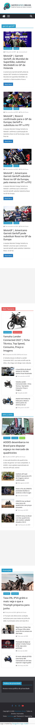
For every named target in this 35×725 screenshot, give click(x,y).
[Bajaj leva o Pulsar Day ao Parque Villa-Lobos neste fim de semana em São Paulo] (8, 631)
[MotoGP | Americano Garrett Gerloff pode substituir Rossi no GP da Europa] (18, 214)
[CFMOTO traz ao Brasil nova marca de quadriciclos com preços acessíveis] (8, 505)
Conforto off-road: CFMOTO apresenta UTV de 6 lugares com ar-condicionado (24, 477)
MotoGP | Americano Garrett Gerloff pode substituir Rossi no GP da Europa (17, 235)
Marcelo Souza (24, 112)
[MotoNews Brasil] (4, 16)
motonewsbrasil (22, 52)
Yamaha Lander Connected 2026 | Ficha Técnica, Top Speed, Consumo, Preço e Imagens (23, 386)
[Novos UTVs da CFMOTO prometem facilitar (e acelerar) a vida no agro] (8, 492)
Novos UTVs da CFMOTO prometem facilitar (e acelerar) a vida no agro (24, 491)
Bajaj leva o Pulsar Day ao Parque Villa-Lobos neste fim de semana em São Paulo (24, 630)
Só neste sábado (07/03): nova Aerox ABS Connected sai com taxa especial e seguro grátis (24, 659)
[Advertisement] (17, 285)
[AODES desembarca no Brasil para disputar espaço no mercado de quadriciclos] (17, 426)
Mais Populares (17, 332)
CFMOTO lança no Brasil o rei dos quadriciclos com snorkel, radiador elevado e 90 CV (24, 519)
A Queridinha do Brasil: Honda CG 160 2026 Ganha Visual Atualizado (24, 371)
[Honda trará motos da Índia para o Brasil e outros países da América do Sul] (8, 403)
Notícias (22, 438)
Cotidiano (15, 438)
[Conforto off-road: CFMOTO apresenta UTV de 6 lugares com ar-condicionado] (8, 478)
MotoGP (16, 48)
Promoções (15, 593)
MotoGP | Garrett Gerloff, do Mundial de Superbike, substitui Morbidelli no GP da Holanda (16, 62)
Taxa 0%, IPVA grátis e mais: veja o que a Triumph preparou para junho (16, 603)
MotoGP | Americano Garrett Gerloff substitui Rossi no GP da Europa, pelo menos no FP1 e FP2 (17, 177)
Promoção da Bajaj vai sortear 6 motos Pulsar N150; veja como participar (23, 645)
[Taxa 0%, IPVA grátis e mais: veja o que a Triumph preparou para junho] (17, 582)
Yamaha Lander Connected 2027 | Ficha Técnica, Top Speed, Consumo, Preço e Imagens (16, 343)
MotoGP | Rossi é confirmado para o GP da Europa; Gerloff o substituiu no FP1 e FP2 (17, 120)
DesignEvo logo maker (20, 723)
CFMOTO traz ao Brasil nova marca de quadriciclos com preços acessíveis (24, 504)
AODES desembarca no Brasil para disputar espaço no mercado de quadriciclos (16, 447)
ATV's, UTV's (7, 438)
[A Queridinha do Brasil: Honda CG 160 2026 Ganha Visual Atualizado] (8, 373)
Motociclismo (8, 48)
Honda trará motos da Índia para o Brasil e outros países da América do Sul (23, 402)
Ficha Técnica (7, 332)
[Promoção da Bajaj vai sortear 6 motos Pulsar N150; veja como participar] (8, 646)
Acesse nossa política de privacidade (16, 688)
